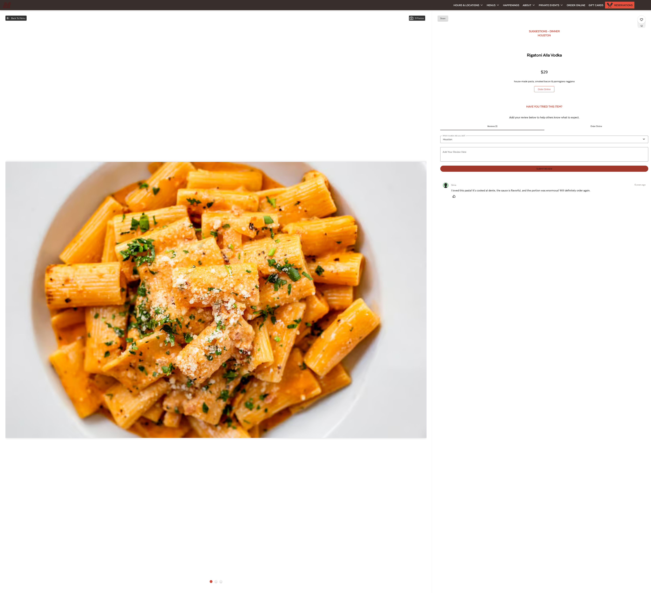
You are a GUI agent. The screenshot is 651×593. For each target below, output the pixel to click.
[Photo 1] (211, 581)
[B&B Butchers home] (18, 5)
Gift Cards (596, 5)
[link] (544, 89)
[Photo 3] (221, 581)
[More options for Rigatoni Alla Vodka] (641, 20)
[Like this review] (455, 196)
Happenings (511, 5)
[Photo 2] (216, 581)
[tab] (492, 126)
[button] (468, 5)
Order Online (576, 5)
